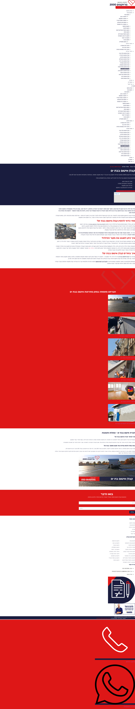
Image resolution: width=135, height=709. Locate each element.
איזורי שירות (129, 51)
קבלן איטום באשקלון (124, 64)
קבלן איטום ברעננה (124, 72)
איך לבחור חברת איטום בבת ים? (124, 437)
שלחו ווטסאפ (129, 707)
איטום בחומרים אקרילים (123, 34)
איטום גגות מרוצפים (122, 22)
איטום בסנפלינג (123, 41)
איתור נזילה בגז (125, 47)
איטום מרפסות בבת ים (127, 336)
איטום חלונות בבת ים (128, 358)
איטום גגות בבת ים (128, 314)
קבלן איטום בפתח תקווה (123, 66)
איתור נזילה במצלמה (114, 551)
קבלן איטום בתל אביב (124, 53)
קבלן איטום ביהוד (125, 76)
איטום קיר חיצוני (125, 37)
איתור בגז (91, 248)
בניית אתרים (107, 618)
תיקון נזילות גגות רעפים (129, 551)
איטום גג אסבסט (123, 18)
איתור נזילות (129, 43)
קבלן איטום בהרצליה (124, 55)
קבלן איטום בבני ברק (124, 61)
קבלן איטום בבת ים (124, 68)
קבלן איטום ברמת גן (124, 57)
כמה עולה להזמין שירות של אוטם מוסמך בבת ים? (119, 445)
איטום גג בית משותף (122, 24)
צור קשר (130, 84)
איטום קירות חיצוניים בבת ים (125, 423)
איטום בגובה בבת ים (128, 380)
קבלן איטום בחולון (125, 78)
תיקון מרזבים (132, 553)
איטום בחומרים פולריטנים (128, 560)
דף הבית (132, 166)
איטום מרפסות (126, 26)
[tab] (95, 436)
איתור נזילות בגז (131, 547)
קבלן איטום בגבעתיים (124, 59)
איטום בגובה (126, 39)
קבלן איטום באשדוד (124, 62)
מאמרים (130, 82)
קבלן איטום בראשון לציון (123, 70)
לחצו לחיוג (130, 662)
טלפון (133, 506)
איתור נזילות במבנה (130, 549)
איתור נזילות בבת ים (128, 401)
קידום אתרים (100, 618)
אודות (130, 80)
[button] (125, 7)
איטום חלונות (126, 28)
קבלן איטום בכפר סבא (124, 74)
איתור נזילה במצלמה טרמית (123, 49)
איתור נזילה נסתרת (125, 45)
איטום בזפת (126, 32)
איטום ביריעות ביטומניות (123, 35)
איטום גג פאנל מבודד (122, 20)
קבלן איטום (129, 10)
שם (134, 500)
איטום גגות (129, 12)
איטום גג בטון (123, 16)
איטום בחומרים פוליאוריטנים (122, 30)
